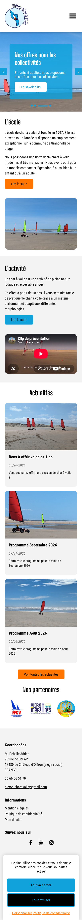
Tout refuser (41, 900)
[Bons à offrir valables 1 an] (41, 426)
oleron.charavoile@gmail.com (26, 787)
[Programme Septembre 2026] (41, 515)
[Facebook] (30, 842)
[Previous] (3, 71)
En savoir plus (31, 87)
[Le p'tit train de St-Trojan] (66, 709)
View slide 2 (35, 106)
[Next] (78, 71)
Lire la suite (19, 184)
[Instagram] (51, 842)
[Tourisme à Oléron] (41, 709)
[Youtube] (41, 842)
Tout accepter (41, 885)
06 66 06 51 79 (15, 778)
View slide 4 (50, 106)
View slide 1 (32, 106)
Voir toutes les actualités (41, 674)
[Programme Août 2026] (41, 603)
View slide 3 (43, 106)
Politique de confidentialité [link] (51, 913)
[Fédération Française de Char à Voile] (16, 709)
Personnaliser (22, 913)
